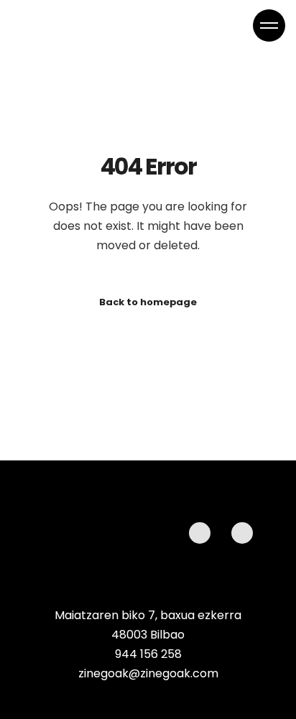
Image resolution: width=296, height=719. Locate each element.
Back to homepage (148, 302)
